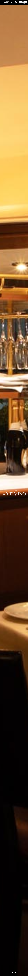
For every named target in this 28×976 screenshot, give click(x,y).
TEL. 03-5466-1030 (23, 3)
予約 (23, 1)
